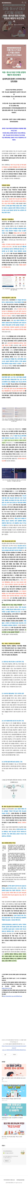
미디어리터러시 (6, 3)
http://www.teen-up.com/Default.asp (12, 996)
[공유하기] (7, 1055)
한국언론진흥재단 (20, 1180)
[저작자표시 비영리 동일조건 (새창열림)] (19, 1054)
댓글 (3, 1145)
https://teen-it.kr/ (6, 988)
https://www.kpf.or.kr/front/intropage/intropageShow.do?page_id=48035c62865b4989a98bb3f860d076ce (14, 1048)
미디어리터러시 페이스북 (9, 1180)
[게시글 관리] (9, 1055)
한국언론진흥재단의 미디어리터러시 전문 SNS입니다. (10, 1157)
